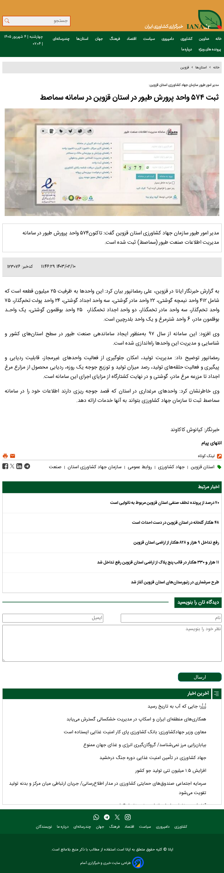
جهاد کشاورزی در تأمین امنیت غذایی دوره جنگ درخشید (152, 758)
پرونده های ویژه (210, 49)
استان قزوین (201, 467)
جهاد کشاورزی (171, 467)
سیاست (149, 38)
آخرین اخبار (198, 694)
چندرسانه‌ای (61, 38)
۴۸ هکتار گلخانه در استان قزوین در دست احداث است (175, 522)
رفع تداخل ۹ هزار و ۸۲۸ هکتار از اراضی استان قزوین (176, 542)
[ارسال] (11, 456)
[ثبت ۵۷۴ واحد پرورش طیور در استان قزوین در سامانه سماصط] (26, 466)
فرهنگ (115, 38)
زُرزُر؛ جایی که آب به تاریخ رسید (177, 706)
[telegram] (107, 817)
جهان (99, 38)
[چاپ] (5, 456)
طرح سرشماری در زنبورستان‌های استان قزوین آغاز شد (175, 582)
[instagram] (128, 817)
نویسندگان (44, 827)
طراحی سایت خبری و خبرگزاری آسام (105, 863)
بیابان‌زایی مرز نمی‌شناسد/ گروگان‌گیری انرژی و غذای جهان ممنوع (144, 745)
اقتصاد (132, 38)
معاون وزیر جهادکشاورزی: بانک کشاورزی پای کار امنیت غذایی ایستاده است (135, 732)
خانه (219, 38)
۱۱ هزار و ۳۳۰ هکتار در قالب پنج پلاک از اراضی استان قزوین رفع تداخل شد (158, 562)
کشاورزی (187, 38)
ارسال (200, 677)
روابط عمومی (139, 467)
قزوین (184, 67)
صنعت (55, 467)
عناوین (204, 38)
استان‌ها (82, 38)
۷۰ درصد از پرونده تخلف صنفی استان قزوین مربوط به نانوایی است (164, 502)
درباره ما (186, 49)
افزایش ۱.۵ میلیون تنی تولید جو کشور (170, 771)
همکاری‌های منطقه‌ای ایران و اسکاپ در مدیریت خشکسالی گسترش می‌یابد (136, 719)
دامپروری (168, 38)
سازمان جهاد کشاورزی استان (94, 467)
